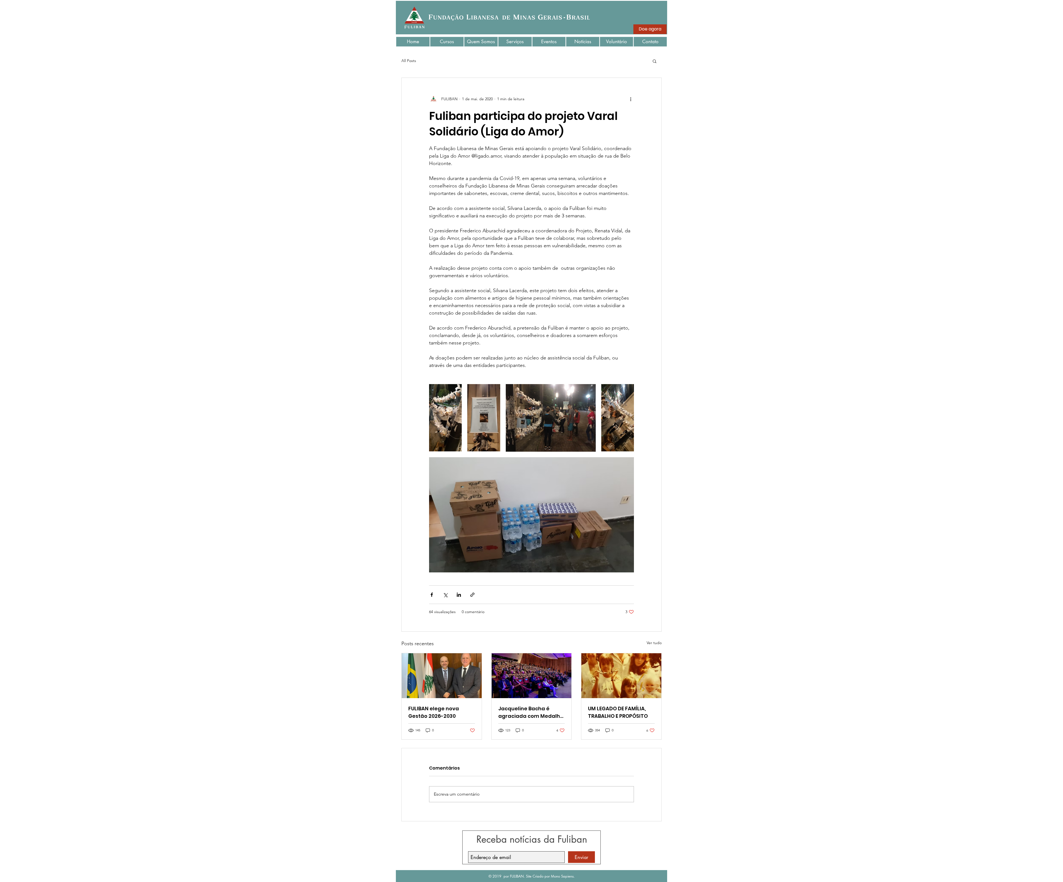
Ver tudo (654, 642)
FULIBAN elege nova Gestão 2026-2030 (433, 712)
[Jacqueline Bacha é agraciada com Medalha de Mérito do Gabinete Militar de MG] (532, 675)
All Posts (408, 60)
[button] (654, 61)
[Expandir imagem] (445, 418)
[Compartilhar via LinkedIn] (458, 594)
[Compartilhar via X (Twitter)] (445, 594)
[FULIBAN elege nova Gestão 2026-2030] (442, 675)
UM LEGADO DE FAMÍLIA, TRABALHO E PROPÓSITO (618, 712)
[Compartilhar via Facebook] (431, 594)
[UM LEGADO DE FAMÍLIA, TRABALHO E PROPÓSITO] (621, 675)
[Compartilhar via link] (472, 594)
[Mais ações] (630, 99)
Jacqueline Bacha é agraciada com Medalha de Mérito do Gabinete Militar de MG (531, 712)
